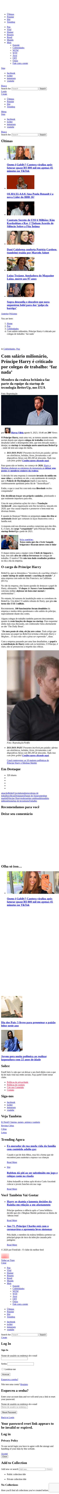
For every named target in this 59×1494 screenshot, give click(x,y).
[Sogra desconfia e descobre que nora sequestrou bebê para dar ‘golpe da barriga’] (32, 290)
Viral (9, 29)
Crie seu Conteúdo (15, 1087)
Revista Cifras (7, 1125)
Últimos (10, 14)
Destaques (19, 795)
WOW (16, 50)
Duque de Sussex (32, 795)
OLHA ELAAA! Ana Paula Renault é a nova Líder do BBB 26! (30, 195)
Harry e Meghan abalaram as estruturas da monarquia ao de (28, 468)
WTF (15, 53)
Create (4, 94)
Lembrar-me (10, 1369)
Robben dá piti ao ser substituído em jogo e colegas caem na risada (32, 1174)
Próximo (13, 313)
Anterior (5, 313)
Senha (4, 1364)
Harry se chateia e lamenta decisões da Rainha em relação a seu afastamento (29, 1203)
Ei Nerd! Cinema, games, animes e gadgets (20, 1122)
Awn (15, 55)
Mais (9, 42)
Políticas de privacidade (17, 1082)
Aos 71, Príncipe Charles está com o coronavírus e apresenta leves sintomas (29, 1228)
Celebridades (18, 47)
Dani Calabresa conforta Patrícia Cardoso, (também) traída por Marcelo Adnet (32, 251)
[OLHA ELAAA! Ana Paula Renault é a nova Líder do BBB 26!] (32, 182)
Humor (10, 32)
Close (3, 1263)
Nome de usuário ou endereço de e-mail (19, 1355)
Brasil (9, 37)
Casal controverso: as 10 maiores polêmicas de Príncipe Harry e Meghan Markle (28, 761)
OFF (15, 58)
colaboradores (22, 793)
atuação (4, 793)
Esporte (16, 45)
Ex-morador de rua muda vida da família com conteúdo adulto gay (31, 1147)
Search (43, 89)
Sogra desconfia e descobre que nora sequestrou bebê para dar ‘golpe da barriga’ (28, 305)
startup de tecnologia (19, 801)
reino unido (32, 798)
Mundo (10, 40)
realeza (24, 798)
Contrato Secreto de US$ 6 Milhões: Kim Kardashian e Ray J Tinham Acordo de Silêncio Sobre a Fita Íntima (31, 223)
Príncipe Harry (14, 798)
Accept (4, 1453)
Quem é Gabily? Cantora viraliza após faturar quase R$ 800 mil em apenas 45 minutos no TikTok (30, 167)
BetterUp (12, 793)
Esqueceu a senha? (9, 1379)
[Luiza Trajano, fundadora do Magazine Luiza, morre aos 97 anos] (32, 264)
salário (40, 798)
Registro (24, 1384)
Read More (12, 1162)
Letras (4, 1132)
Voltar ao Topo (8, 1260)
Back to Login (7, 1417)
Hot (8, 19)
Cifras (4, 1129)
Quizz (15, 60)
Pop (8, 27)
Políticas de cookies (16, 1085)
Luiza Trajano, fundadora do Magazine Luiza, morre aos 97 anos (30, 277)
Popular (10, 17)
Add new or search (10, 1469)
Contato (10, 1090)
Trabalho (33, 801)
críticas (11, 795)
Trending (11, 22)
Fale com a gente (20, 63)
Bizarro (10, 34)
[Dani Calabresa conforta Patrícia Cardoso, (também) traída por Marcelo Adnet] (32, 238)
